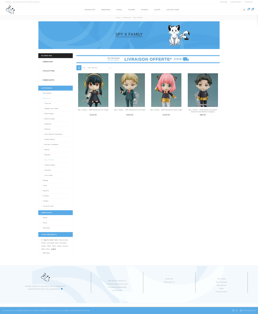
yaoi (53, 248)
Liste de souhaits (221, 292)
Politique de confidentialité (117, 287)
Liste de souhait (93, 90)
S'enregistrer (236, 2)
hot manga (50, 243)
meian (43, 246)
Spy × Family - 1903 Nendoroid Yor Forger (93, 110)
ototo (54, 246)
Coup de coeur (172, 10)
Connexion (249, 2)
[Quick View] (89, 90)
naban (49, 246)
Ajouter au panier (97, 90)
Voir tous (46, 228)
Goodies (144, 10)
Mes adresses (221, 285)
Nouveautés (90, 10)
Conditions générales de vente (117, 284)
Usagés (157, 10)
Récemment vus (169, 282)
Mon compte (221, 279)
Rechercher (169, 279)
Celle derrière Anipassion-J (117, 281)
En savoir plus (249, 310)
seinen (59, 246)
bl (42, 240)
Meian (45, 218)
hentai (43, 243)
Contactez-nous (117, 290)
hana (56, 240)
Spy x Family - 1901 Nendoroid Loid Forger (129, 110)
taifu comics (45, 249)
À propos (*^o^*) (45, 295)
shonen (65, 246)
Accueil (118, 18)
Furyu (45, 223)
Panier (221, 288)
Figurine (131, 10)
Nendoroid (105, 10)
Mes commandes (221, 282)
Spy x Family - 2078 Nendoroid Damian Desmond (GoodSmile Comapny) (203, 111)
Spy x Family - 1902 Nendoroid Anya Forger (166, 110)
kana (57, 243)
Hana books (63, 240)
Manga (119, 10)
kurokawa (63, 243)
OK (236, 310)
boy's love (48, 240)
